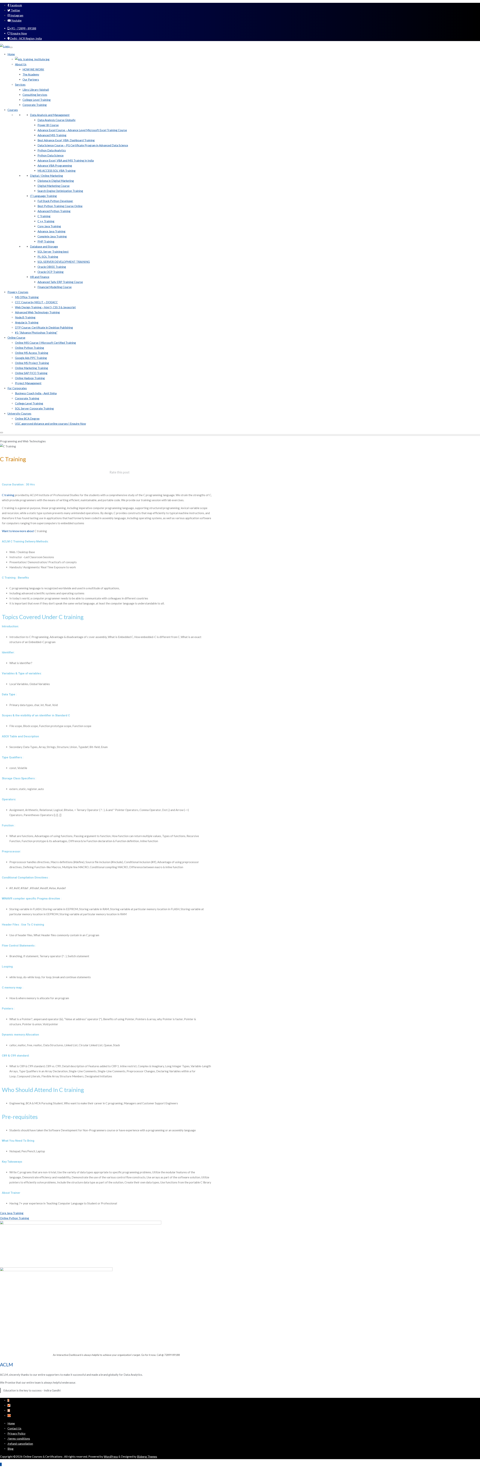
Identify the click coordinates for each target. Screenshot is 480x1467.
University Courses (19, 413)
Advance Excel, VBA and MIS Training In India (66, 160)
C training (8, 495)
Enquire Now (18, 33)
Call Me (460, 7)
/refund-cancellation (20, 1443)
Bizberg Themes (147, 1456)
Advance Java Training (51, 231)
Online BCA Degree (27, 418)
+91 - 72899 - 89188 (22, 28)
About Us (20, 64)
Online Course (16, 337)
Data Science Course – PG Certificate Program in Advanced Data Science (83, 145)
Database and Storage (44, 246)
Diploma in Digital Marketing (56, 180)
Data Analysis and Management (50, 115)
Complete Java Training (52, 236)
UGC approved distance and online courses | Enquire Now (50, 423)
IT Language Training (43, 196)
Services (20, 84)
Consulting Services (34, 94)
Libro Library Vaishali (35, 89)
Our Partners (30, 79)
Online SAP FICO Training (31, 373)
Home (11, 54)
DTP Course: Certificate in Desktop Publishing (44, 327)
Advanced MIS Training (52, 135)
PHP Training (46, 241)
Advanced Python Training (54, 211)
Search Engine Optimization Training (60, 190)
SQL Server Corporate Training (34, 408)
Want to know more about (24, 531)
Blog (11, 1448)
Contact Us (14, 1428)
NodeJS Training (25, 317)
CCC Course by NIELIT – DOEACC (36, 302)
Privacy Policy (17, 1433)
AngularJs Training (26, 322)
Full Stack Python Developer (55, 201)
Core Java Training (49, 226)
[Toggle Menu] (11, 47)
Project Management (28, 383)
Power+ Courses (18, 292)
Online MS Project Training (32, 363)
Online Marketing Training (31, 368)
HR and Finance (39, 277)
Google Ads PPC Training (31, 357)
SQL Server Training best (53, 251)
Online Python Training (29, 347)
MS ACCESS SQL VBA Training (57, 170)
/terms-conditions (19, 1438)
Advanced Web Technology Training (37, 312)
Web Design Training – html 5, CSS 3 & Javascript (45, 307)
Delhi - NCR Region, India (26, 38)
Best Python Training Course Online (60, 206)
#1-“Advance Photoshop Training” (36, 332)
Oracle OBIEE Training (52, 266)
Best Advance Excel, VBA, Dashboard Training (66, 140)
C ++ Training (46, 221)
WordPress (111, 1456)
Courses (13, 110)
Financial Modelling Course (55, 287)
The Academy (30, 74)
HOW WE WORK (33, 69)
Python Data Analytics (52, 150)
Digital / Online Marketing (46, 175)
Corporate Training (34, 104)
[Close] (1, 432)
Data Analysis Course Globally (57, 120)
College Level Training (36, 99)
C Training (44, 216)
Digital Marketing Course (54, 185)
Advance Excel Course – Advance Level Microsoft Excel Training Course (82, 130)
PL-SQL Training (48, 256)
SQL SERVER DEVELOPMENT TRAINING (64, 261)
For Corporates (17, 388)
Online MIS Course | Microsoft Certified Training (45, 342)
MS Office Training (27, 297)
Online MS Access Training (31, 352)
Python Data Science (51, 155)
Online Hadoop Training (30, 378)
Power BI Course (48, 125)
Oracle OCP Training (51, 271)
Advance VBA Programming (55, 165)
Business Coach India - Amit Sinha (36, 393)
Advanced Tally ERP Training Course (60, 282)
